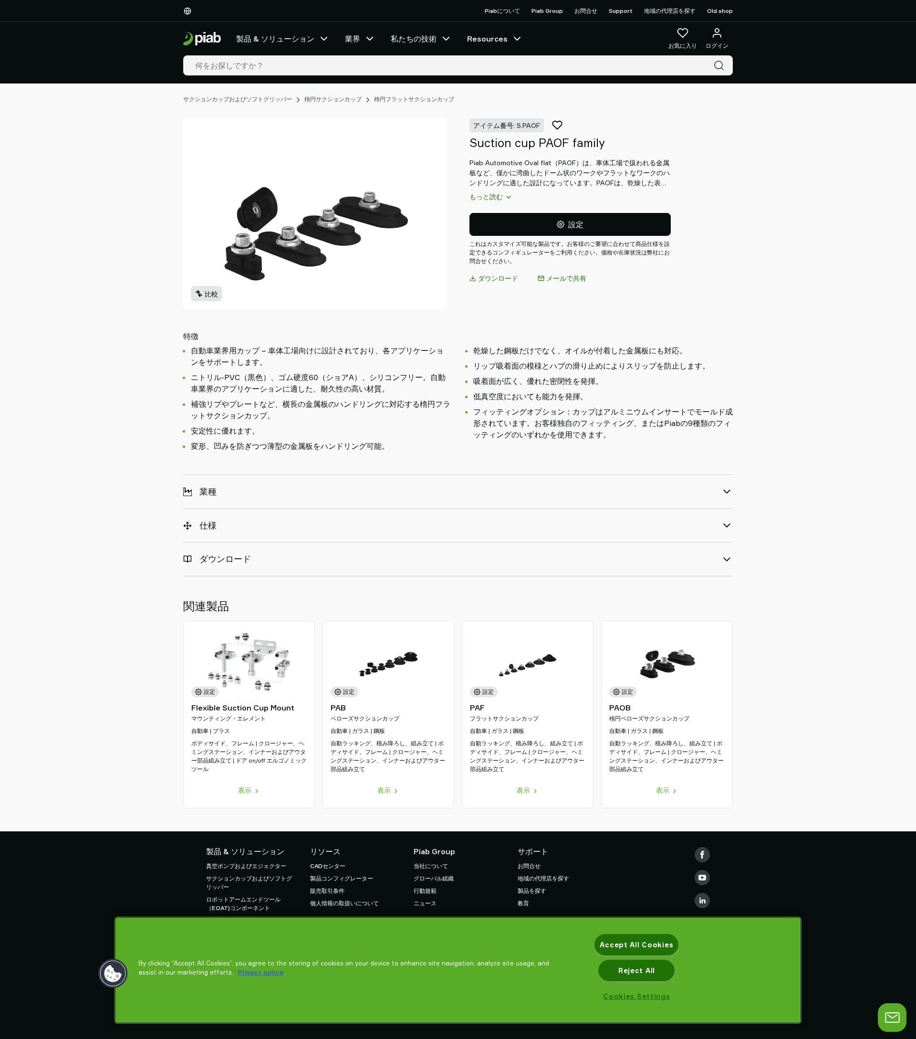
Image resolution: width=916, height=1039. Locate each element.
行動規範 (425, 890)
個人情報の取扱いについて (344, 903)
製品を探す (532, 890)
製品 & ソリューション (275, 38)
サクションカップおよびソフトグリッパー (237, 99)
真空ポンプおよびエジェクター (246, 865)
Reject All (636, 970)
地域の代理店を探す (670, 10)
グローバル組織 (434, 878)
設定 (575, 224)
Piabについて (502, 10)
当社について (431, 865)
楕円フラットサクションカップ (414, 99)
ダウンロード (498, 278)
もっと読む (486, 196)
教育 (523, 903)
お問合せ (585, 10)
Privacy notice (260, 972)
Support (621, 10)
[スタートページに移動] (202, 39)
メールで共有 (566, 278)
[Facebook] (702, 854)
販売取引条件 (327, 890)
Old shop (720, 10)
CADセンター (327, 865)
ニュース (425, 903)
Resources (487, 38)
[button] (113, 973)
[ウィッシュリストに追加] (557, 125)
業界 (352, 38)
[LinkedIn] (702, 900)
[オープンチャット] (892, 1017)
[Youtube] (702, 877)
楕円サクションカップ (333, 99)
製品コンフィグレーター (341, 878)
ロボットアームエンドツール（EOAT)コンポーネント (243, 904)
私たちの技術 (414, 38)
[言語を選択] (189, 11)
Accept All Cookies (636, 945)
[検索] (720, 65)
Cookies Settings (636, 996)
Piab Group (547, 10)
